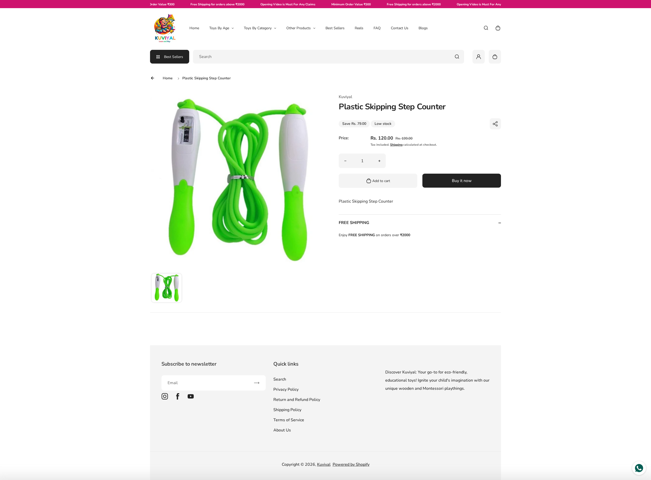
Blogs (423, 28)
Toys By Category (258, 28)
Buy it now (462, 181)
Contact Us (399, 28)
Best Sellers (335, 28)
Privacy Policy (286, 389)
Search (279, 379)
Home (194, 28)
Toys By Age (219, 28)
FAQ (377, 28)
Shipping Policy (287, 410)
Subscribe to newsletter (188, 364)
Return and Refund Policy (296, 399)
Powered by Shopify (351, 464)
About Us (282, 430)
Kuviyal (324, 464)
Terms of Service (288, 420)
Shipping (396, 145)
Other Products (298, 28)
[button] (166, 288)
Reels (359, 28)
